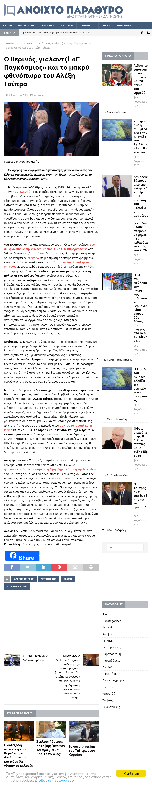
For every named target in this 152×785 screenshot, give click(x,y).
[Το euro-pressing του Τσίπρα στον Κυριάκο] (84, 731)
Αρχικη (7, 25)
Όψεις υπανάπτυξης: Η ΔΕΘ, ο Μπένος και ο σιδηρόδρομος (141, 441)
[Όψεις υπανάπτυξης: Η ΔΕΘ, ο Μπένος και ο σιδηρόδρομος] (117, 438)
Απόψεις (39, 95)
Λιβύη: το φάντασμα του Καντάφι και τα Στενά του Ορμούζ (141, 79)
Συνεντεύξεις (111, 707)
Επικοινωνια (125, 25)
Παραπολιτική (111, 654)
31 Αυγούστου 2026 (140, 102)
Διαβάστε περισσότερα (54, 780)
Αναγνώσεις (110, 627)
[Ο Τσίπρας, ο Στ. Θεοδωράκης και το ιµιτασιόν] (117, 493)
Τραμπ (68, 579)
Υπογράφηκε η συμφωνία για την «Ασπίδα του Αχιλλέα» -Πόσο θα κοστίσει (140, 136)
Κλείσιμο (131, 773)
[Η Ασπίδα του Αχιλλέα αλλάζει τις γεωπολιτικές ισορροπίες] (117, 378)
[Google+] (148, 32)
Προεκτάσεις (110, 674)
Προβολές (108, 667)
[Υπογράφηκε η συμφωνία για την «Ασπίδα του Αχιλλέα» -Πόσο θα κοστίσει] (117, 130)
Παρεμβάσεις (111, 660)
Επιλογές (108, 641)
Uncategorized (112, 621)
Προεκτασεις (26, 25)
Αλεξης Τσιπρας (24, 579)
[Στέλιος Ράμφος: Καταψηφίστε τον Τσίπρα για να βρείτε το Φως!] (51, 729)
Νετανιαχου (48, 579)
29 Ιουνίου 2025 (18, 95)
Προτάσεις (109, 687)
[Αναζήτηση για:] (125, 547)
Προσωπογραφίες (113, 680)
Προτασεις (86, 25)
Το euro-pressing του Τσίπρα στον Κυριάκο (82, 750)
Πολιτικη (46, 25)
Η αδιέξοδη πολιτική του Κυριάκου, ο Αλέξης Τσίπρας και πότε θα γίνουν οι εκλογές (18, 755)
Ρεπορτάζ (108, 693)
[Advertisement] (51, 622)
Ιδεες (105, 25)
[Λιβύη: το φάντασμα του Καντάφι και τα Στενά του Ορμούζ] (117, 75)
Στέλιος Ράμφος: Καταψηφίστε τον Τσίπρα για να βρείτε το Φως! (50, 747)
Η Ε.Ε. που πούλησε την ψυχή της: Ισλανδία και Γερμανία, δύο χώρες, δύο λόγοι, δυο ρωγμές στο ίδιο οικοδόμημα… (141, 308)
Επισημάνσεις (111, 647)
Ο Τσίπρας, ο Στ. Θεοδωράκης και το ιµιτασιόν (140, 497)
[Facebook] (141, 32)
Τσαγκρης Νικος (17, 586)
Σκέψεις (107, 700)
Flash (105, 614)
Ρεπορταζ (67, 25)
